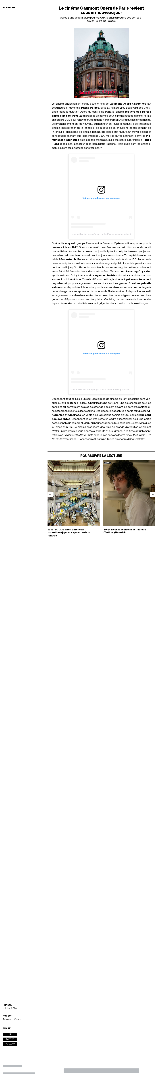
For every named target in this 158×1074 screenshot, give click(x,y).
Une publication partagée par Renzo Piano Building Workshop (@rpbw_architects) (111, 389)
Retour (10, 8)
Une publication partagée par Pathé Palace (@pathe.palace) (101, 234)
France (7, 1005)
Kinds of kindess (136, 439)
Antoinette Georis (12, 1019)
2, (140, 435)
